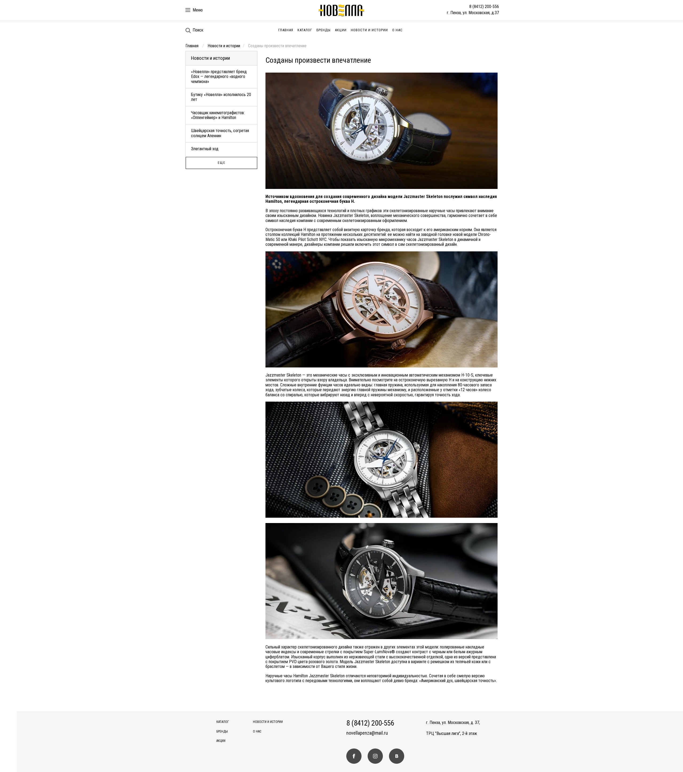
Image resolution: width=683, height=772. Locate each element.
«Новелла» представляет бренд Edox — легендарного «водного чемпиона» (219, 76)
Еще (221, 163)
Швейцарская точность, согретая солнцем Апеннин (220, 133)
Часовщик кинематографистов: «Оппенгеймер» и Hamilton (218, 115)
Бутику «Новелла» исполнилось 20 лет (221, 97)
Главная (285, 30)
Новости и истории (369, 30)
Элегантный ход (205, 148)
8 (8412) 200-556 (484, 6)
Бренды (323, 30)
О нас (397, 30)
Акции (341, 30)
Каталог (304, 30)
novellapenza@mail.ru (367, 733)
